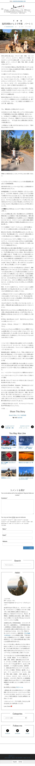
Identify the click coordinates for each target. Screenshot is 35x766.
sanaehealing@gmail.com (19, 1)
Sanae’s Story (12, 415)
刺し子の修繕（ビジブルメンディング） (8, 463)
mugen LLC (12, 755)
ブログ (19, 415)
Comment (4, 498)
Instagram (17, 733)
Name (5, 529)
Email (4, 535)
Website (5, 541)
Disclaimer (8, 757)
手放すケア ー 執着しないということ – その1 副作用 (26, 448)
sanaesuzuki (9, 26)
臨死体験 (23, 415)
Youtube (27, 733)
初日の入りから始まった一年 (26, 462)
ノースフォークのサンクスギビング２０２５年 (26, 478)
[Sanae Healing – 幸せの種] (17, 6)
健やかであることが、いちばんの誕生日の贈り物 (8, 448)
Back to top (27, 757)
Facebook (7, 733)
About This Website (17, 757)
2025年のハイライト (6, 478)
